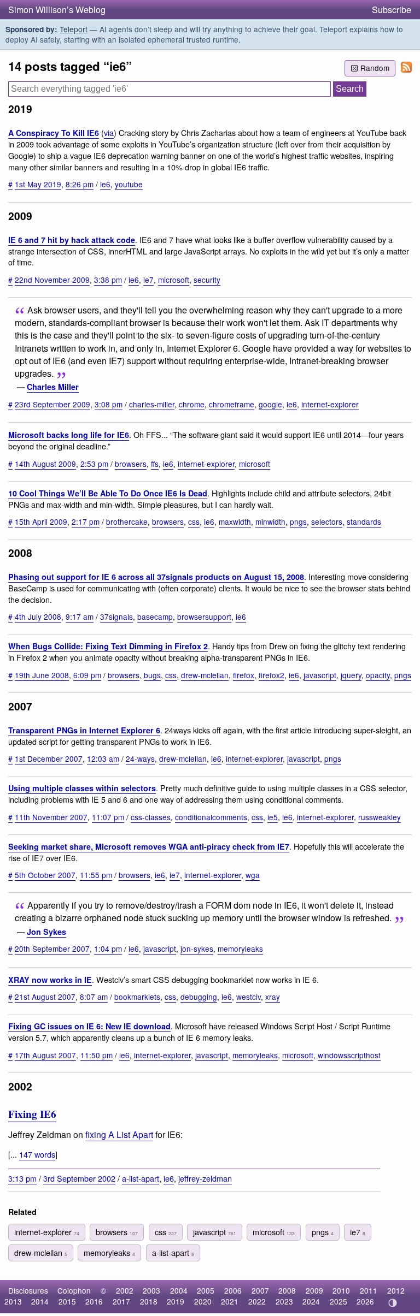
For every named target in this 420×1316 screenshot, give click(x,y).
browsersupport (204, 616)
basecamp (155, 616)
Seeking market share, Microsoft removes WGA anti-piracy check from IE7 (148, 846)
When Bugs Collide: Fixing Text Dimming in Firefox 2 (108, 646)
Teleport (74, 28)
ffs (155, 463)
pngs (298, 521)
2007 (260, 1290)
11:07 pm (108, 816)
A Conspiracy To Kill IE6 (53, 132)
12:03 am (103, 758)
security (207, 279)
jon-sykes (196, 948)
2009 (314, 1290)
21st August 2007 (45, 996)
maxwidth (235, 521)
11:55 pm (96, 874)
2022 (257, 1301)
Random (374, 67)
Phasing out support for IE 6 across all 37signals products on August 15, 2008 (156, 576)
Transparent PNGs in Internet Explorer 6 (84, 730)
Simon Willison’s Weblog (57, 9)
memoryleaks (240, 948)
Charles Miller (53, 386)
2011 (368, 1290)
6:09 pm (87, 674)
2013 (13, 1301)
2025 (338, 1301)
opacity (378, 674)
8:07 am (94, 996)
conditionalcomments (211, 816)
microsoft (173, 279)
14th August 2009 (45, 463)
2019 (175, 1301)
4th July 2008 (38, 616)
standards (364, 521)
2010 (341, 1290)
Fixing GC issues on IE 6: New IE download (89, 1026)
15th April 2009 (41, 521)
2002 (124, 1290)
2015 (67, 1301)
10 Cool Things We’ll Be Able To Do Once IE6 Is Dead (107, 493)
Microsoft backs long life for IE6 (68, 434)
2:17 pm (86, 521)
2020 (203, 1301)
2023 (284, 1301)
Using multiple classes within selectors (82, 788)
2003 (151, 1290)
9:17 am (80, 616)
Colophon (74, 1290)
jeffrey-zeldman (205, 1178)
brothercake (127, 521)
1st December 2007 (49, 758)
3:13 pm (22, 1178)
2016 (94, 1301)
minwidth (270, 521)
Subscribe (391, 9)
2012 (396, 1290)
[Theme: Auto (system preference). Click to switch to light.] (392, 1303)
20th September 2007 (52, 948)
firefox (243, 674)
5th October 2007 (45, 874)
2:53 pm (94, 463)
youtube (129, 184)
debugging (198, 996)
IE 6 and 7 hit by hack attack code (71, 239)
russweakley (379, 816)
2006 (233, 1290)
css (194, 521)
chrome (192, 404)
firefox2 (271, 674)
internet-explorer (330, 404)
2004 (179, 1290)
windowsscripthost (349, 1055)
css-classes (151, 816)
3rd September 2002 (79, 1178)
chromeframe (231, 404)
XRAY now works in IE (50, 979)
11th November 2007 (51, 816)
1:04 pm (108, 948)
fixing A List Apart (119, 1134)
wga (253, 874)
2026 (365, 1301)
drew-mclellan (205, 674)
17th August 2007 (45, 1055)
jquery (351, 674)
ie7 (148, 279)
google (270, 404)
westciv (248, 996)
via (109, 132)
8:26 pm (80, 184)
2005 (205, 1290)
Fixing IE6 (32, 1114)
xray (272, 996)
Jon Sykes (46, 931)
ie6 (105, 184)
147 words (37, 1154)
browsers (131, 463)
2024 (311, 1301)
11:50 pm (96, 1055)
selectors (326, 521)
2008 (287, 1290)
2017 (121, 1301)
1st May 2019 (38, 184)
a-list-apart (140, 1178)
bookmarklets (137, 996)
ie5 (272, 816)
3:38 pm (108, 279)
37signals (116, 616)
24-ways (140, 758)
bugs (152, 674)
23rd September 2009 (52, 404)
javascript (320, 674)
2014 (40, 1301)
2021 (229, 1301)
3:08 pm (108, 404)
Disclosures (28, 1290)
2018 (149, 1301)
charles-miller (151, 404)
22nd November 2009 (52, 279)
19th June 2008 (42, 674)
